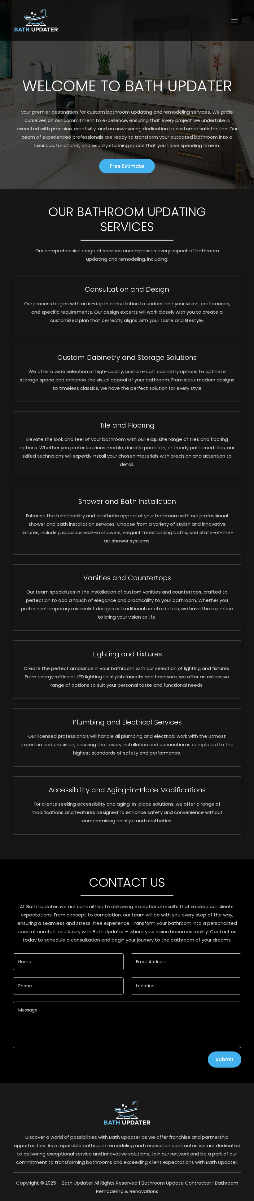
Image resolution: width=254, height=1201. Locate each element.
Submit (225, 1059)
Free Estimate (127, 166)
